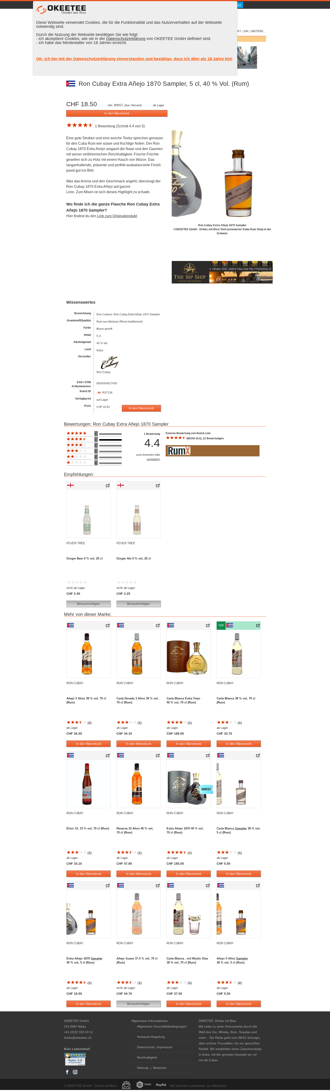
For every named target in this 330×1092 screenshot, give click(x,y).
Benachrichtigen (88, 604)
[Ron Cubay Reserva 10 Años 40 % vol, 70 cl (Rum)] (158, 756)
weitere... (258, 31)
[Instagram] (75, 1074)
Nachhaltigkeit (147, 1057)
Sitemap (143, 1068)
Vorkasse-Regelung (151, 1037)
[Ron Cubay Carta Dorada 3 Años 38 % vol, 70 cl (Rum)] (158, 626)
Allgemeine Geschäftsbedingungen (162, 1026)
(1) (139, 723)
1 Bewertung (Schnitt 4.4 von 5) (119, 126)
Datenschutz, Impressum (154, 1047)
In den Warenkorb (117, 113)
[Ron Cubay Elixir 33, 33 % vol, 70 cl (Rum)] (108, 756)
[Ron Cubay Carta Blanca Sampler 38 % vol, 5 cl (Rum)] (258, 756)
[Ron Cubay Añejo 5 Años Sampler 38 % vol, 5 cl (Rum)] (258, 886)
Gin (246, 31)
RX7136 (107, 392)
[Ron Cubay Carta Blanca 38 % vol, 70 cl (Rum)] (258, 626)
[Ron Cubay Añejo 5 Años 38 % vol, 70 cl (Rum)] (108, 626)
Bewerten (160, 1068)
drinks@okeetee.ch (77, 1037)
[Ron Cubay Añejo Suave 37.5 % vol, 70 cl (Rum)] (158, 886)
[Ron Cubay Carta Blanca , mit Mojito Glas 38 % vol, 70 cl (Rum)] (208, 886)
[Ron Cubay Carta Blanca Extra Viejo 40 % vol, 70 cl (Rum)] (208, 626)
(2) (89, 723)
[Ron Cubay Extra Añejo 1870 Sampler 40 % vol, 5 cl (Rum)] (108, 886)
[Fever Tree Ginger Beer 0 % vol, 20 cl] (108, 486)
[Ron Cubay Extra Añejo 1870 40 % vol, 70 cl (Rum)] (208, 756)
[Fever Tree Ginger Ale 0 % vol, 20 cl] (158, 486)
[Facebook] (67, 1074)
